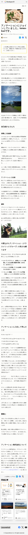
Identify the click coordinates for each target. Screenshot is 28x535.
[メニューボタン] (2, 1)
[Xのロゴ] (23, 527)
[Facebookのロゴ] (19, 527)
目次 (23, 6)
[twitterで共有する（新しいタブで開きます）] (26, 38)
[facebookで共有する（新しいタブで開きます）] (23, 37)
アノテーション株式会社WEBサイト (11, 470)
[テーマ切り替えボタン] (26, 2)
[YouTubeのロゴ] (26, 527)
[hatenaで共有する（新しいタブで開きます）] (20, 37)
